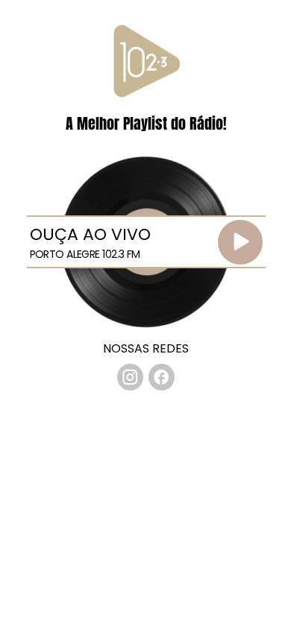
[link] (130, 377)
